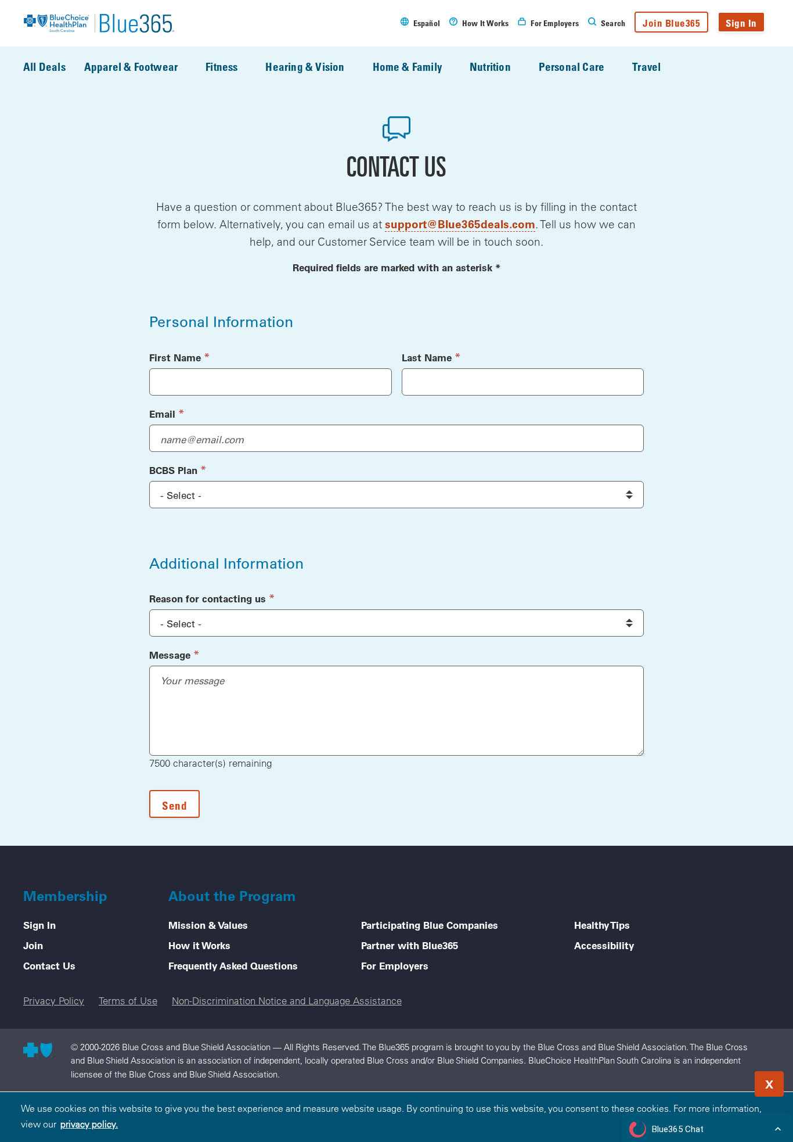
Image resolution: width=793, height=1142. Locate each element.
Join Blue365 (671, 23)
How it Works (199, 945)
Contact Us (49, 965)
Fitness (221, 66)
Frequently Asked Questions (233, 965)
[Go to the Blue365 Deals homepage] (98, 23)
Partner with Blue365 (409, 945)
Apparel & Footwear (131, 66)
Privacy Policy (53, 1000)
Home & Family (407, 66)
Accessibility (604, 945)
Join (33, 945)
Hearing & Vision (304, 66)
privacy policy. (89, 1124)
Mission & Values (208, 924)
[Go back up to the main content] (714, 1080)
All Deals (44, 66)
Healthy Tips (602, 924)
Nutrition (490, 66)
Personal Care (571, 66)
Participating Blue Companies (429, 924)
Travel (646, 66)
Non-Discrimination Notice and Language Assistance (287, 1000)
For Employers (394, 965)
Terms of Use (128, 1000)
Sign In (741, 23)
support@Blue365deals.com (460, 224)
